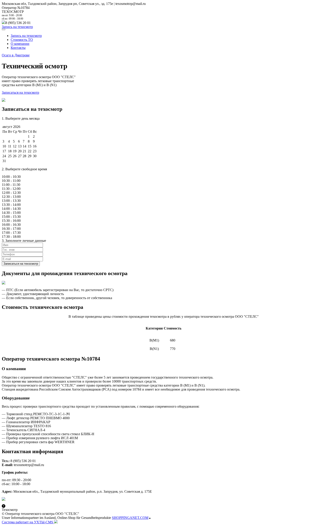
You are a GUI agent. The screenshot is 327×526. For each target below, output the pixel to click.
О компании (20, 44)
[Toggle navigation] (3, 29)
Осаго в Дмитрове (16, 55)
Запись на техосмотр (17, 27)
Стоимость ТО (22, 40)
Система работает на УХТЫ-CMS (28, 522)
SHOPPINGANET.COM (130, 518)
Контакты (18, 48)
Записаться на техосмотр (20, 92)
